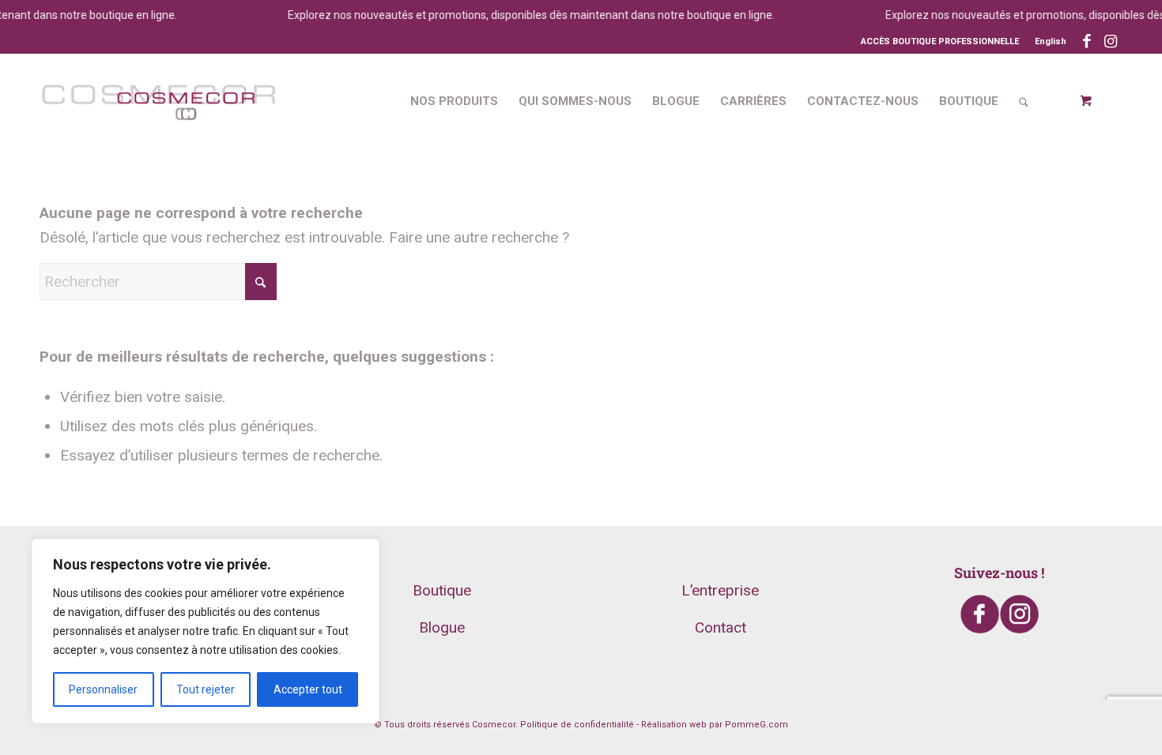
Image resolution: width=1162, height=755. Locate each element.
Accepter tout (308, 689)
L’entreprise (720, 590)
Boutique (442, 590)
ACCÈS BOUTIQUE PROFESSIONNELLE (940, 41)
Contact (720, 627)
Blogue (442, 627)
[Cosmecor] (158, 101)
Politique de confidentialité (577, 724)
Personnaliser (103, 689)
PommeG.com (756, 724)
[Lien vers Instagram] (1110, 42)
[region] (205, 631)
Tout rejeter (205, 689)
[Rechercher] (1024, 101)
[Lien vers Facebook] (1086, 42)
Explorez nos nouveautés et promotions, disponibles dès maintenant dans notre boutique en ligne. (523, 15)
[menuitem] (1046, 42)
